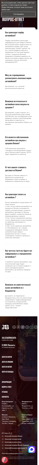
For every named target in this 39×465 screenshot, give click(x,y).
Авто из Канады (7, 372)
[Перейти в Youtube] (31, 327)
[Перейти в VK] (14, 327)
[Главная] (5, 327)
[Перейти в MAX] (18, 327)
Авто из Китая (7, 367)
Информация (6, 382)
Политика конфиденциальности (12, 453)
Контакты (5, 397)
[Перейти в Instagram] (35, 327)
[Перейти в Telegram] (27, 327)
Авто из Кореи (7, 357)
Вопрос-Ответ (7, 387)
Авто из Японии (7, 362)
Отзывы (5, 392)
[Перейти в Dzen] (22, 327)
